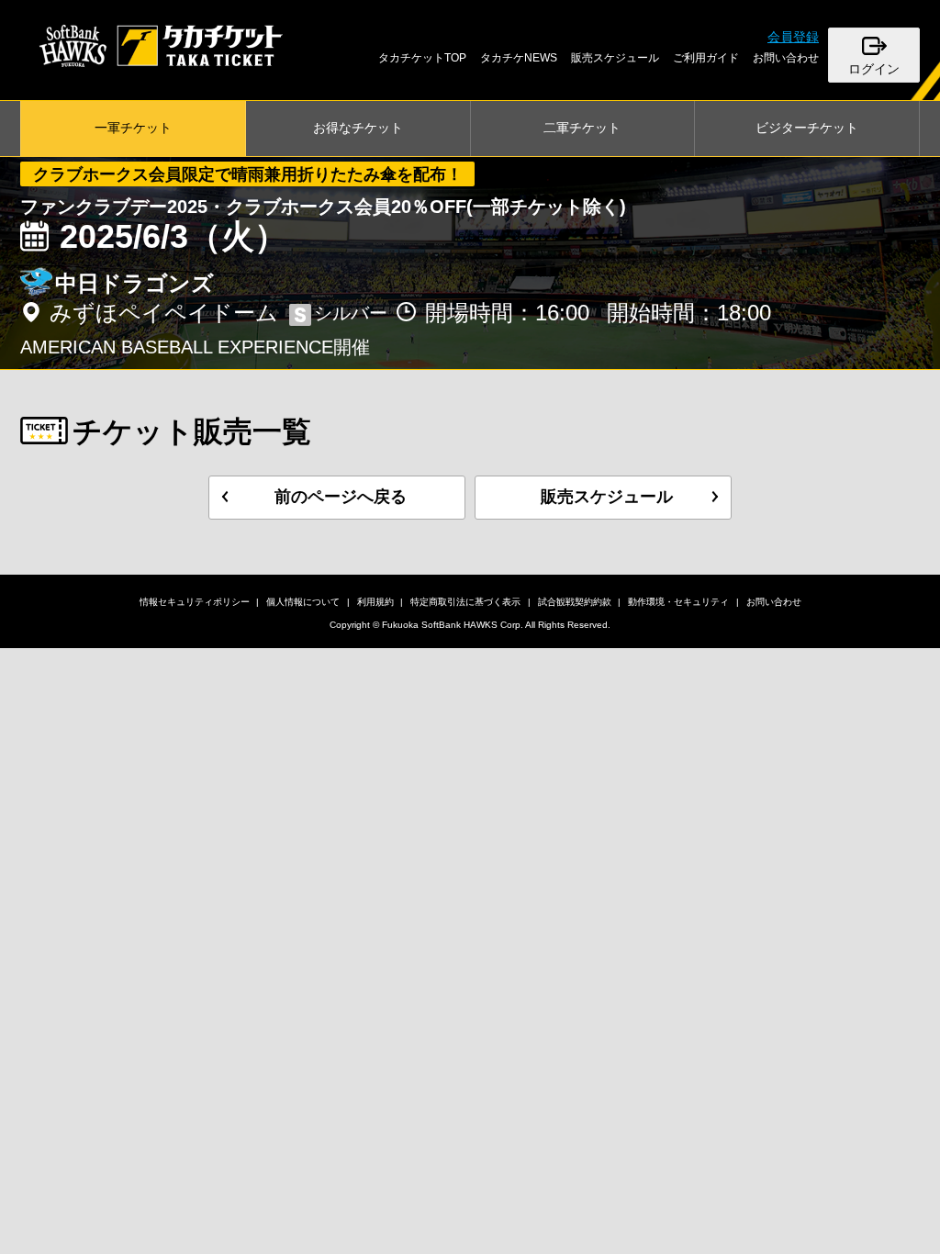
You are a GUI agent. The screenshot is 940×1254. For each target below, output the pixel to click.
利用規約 (375, 602)
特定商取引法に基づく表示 (465, 602)
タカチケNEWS (518, 57)
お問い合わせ (786, 57)
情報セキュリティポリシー (195, 602)
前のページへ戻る (340, 496)
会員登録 (793, 36)
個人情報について (303, 602)
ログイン (874, 69)
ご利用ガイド (706, 57)
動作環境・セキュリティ (678, 602)
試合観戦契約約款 (574, 602)
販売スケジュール (615, 57)
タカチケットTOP (422, 57)
